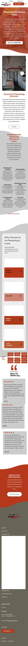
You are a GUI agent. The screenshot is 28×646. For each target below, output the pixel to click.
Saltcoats (4, 561)
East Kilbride (5, 574)
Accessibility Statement (15, 609)
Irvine (3, 541)
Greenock (4, 587)
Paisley (4, 571)
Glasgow (4, 584)
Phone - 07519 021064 (7, 614)
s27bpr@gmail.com (10, 616)
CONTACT (4, 597)
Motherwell (5, 581)
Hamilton (4, 577)
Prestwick (4, 554)
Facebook (4, 641)
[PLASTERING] (24, 534)
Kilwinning (4, 567)
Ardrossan (5, 557)
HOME (3, 528)
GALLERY (4, 531)
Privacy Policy (5, 609)
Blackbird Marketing (13, 620)
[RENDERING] (24, 590)
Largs (3, 564)
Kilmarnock (5, 544)
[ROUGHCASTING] (24, 593)
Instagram (11, 641)
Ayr (3, 547)
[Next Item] (22, 73)
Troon (3, 551)
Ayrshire (4, 537)
